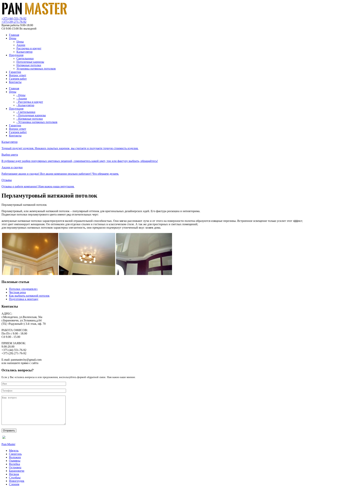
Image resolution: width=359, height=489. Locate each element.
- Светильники (25, 112)
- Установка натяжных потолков (36, 122)
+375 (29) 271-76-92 (13, 21)
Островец (15, 467)
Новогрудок (16, 480)
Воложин (15, 457)
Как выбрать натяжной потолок (29, 295)
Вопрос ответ (17, 75)
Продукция (16, 55)
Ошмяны (14, 460)
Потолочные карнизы (30, 61)
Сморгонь (15, 454)
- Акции (21, 98)
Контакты (15, 82)
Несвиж (14, 474)
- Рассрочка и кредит (29, 101)
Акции (20, 45)
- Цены (20, 95)
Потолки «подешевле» (23, 289)
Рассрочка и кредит (28, 48)
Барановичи (16, 470)
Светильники (25, 58)
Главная (14, 34)
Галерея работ (18, 78)
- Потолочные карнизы (31, 115)
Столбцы (15, 477)
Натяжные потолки (28, 65)
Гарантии (15, 72)
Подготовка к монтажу (23, 299)
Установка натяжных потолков (36, 68)
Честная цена (17, 292)
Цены (12, 38)
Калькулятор (24, 51)
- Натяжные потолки (29, 118)
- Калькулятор (25, 105)
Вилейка (14, 464)
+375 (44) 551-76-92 (13, 18)
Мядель (14, 450)
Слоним (14, 484)
